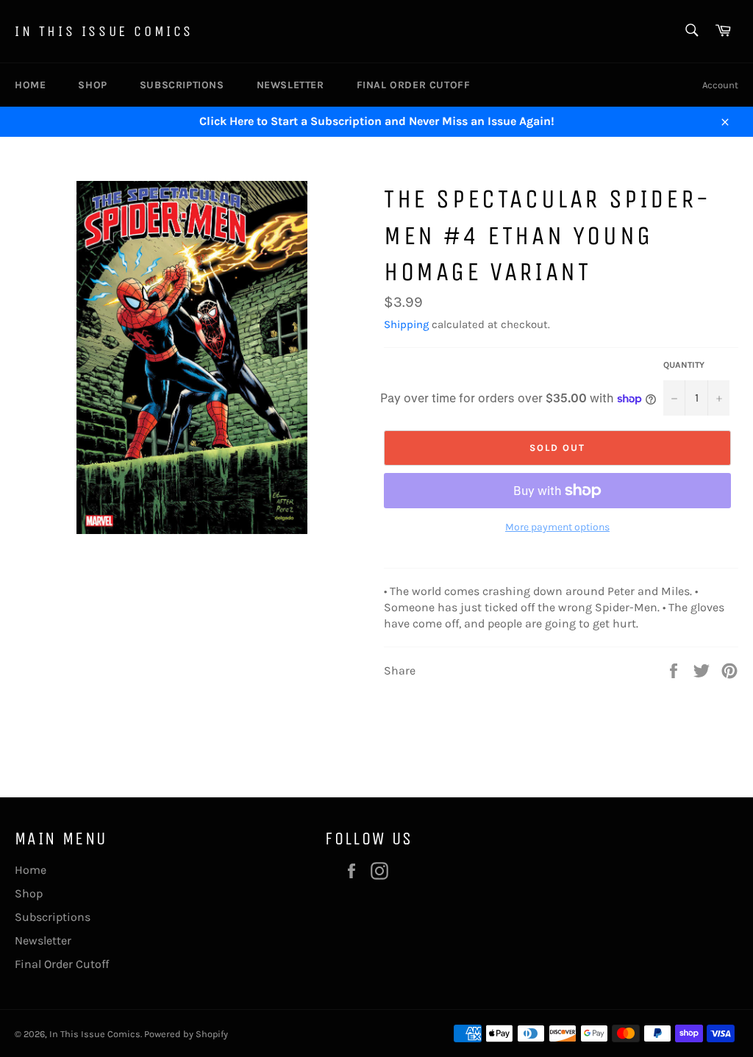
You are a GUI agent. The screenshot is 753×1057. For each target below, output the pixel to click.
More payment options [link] (557, 527)
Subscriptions (182, 85)
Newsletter (290, 85)
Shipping (406, 324)
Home (30, 85)
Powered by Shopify (186, 1033)
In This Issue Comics (104, 31)
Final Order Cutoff (414, 85)
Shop (92, 85)
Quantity (683, 365)
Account (720, 84)
